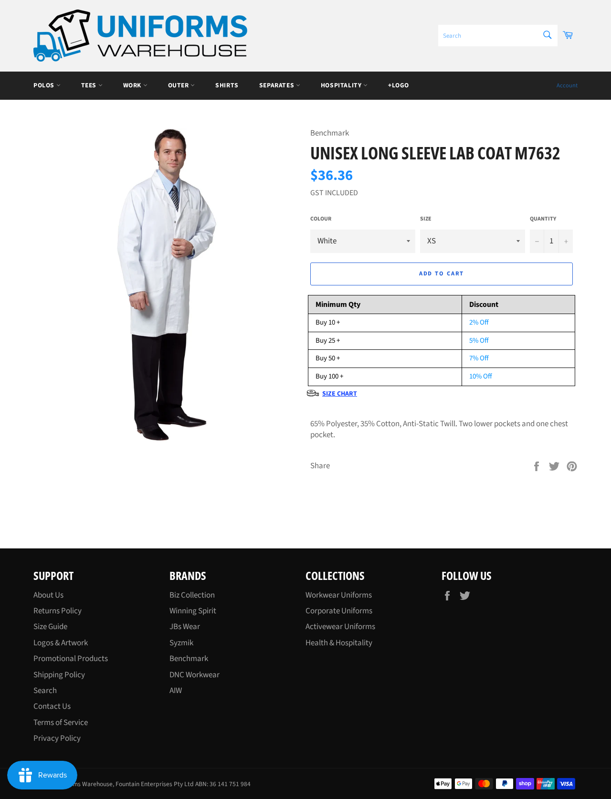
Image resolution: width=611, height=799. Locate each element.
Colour (320, 219)
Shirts (227, 85)
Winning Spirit (192, 611)
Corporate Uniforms (339, 611)
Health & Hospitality (339, 643)
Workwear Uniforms (339, 595)
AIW (175, 690)
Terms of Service (60, 722)
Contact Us (52, 706)
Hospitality (342, 85)
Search (45, 690)
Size (426, 219)
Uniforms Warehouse (84, 783)
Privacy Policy (57, 738)
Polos (44, 85)
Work (133, 85)
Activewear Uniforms (340, 626)
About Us (48, 595)
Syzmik (181, 643)
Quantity (543, 219)
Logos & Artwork (60, 643)
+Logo (398, 85)
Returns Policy (57, 611)
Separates (277, 85)
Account (567, 85)
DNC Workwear (194, 675)
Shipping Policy (59, 675)
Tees (89, 85)
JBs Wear (184, 626)
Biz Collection (192, 595)
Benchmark (188, 658)
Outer (179, 85)
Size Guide (50, 626)
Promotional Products (70, 658)
